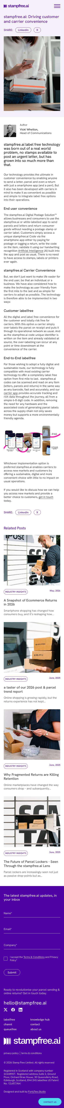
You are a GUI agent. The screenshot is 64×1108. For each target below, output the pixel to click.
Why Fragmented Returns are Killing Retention (31, 776)
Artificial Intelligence (30, 250)
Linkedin (23, 30)
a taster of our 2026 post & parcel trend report (30, 689)
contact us (49, 1102)
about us (35, 1029)
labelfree (9, 1019)
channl (8, 1024)
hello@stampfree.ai (25, 1003)
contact (35, 1024)
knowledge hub (40, 1019)
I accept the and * (34, 958)
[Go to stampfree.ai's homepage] (32, 1041)
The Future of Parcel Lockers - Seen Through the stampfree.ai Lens (31, 863)
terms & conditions (31, 1053)
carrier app (11, 393)
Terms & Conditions (34, 956)
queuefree (10, 1029)
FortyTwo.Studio (37, 1091)
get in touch (46, 497)
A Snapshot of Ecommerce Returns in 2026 (30, 602)
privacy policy (11, 1053)
